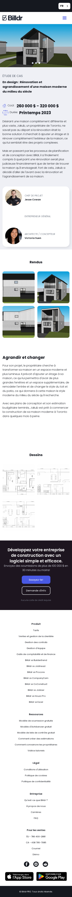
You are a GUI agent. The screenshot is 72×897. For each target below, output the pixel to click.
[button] (64, 18)
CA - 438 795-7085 (36, 842)
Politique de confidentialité (36, 781)
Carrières (36, 812)
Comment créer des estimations (36, 738)
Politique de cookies (36, 775)
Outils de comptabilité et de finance (36, 654)
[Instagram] (36, 865)
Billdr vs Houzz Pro (36, 696)
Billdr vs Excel (36, 702)
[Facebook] (26, 865)
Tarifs (36, 630)
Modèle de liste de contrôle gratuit (36, 732)
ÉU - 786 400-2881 (36, 836)
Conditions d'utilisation (36, 769)
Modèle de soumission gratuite (36, 720)
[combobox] (64, 6)
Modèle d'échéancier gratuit (36, 726)
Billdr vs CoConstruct (36, 684)
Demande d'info (36, 590)
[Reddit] (45, 865)
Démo (36, 854)
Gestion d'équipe (36, 648)
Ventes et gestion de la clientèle (36, 636)
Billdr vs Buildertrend (36, 660)
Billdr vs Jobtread (36, 666)
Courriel (36, 848)
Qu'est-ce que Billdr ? (36, 800)
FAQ (36, 818)
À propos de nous (36, 806)
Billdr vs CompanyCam (36, 678)
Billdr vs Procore (36, 672)
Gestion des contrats (36, 642)
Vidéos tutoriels (36, 750)
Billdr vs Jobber (36, 690)
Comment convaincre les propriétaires (36, 744)
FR (61, 6)
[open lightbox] (19, 287)
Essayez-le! (36, 579)
